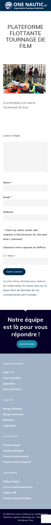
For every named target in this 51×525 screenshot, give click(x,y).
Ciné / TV (8, 372)
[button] (45, 5)
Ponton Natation (13, 450)
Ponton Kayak (11, 445)
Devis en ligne (27, 344)
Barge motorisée (13, 414)
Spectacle (9, 383)
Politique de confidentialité (34, 514)
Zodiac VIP (9, 492)
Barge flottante (12, 408)
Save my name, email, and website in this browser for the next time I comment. (25, 234)
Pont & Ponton (12, 389)
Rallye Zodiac (11, 481)
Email (7, 197)
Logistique (9, 425)
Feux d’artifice (12, 378)
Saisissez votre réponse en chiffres (24, 247)
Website (8, 212)
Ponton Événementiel (16, 456)
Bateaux (8, 420)
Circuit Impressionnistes (18, 487)
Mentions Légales (12, 517)
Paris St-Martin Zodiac (17, 498)
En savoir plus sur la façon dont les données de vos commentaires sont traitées (25, 290)
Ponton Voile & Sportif (17, 461)
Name (7, 182)
